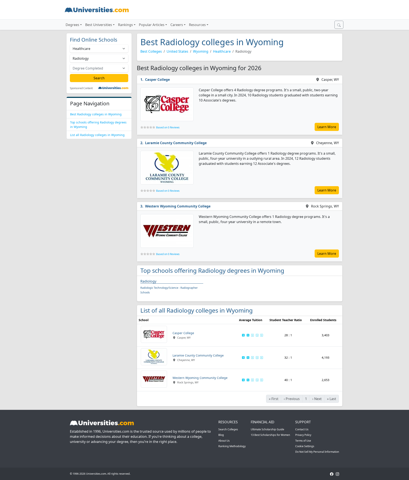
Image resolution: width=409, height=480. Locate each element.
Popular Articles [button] (151, 24)
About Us (224, 440)
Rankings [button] (125, 24)
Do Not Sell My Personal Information (317, 452)
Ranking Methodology (232, 446)
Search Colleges (228, 429)
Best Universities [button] (98, 24)
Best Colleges (151, 51)
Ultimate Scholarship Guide (267, 429)
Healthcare (222, 51)
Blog (221, 435)
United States (177, 51)
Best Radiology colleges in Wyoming (96, 114)
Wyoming (200, 51)
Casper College (157, 79)
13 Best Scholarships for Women (270, 435)
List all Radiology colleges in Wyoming (97, 135)
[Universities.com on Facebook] (331, 474)
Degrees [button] (72, 24)
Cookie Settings (304, 446)
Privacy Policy (303, 435)
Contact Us (301, 429)
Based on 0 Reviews (168, 127)
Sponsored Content (81, 88)
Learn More (326, 127)
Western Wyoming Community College (177, 206)
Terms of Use (303, 440)
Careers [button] (176, 24)
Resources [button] (197, 24)
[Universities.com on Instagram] (337, 474)
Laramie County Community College (176, 143)
